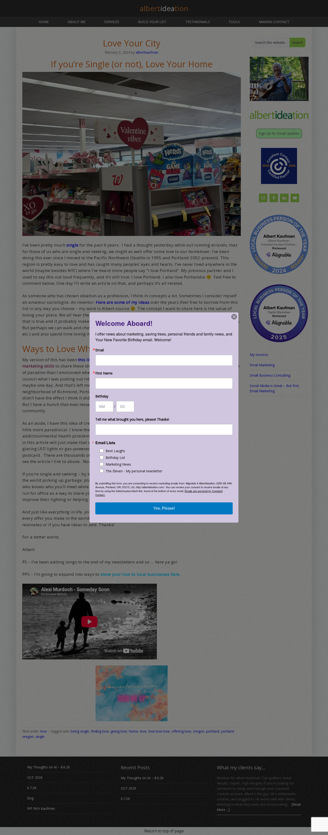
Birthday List (115, 457)
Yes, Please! (164, 508)
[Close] (234, 317)
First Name (104, 373)
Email (99, 350)
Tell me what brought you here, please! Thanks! (132, 419)
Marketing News (118, 464)
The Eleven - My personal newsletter (134, 471)
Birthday (101, 396)
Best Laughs (115, 451)
